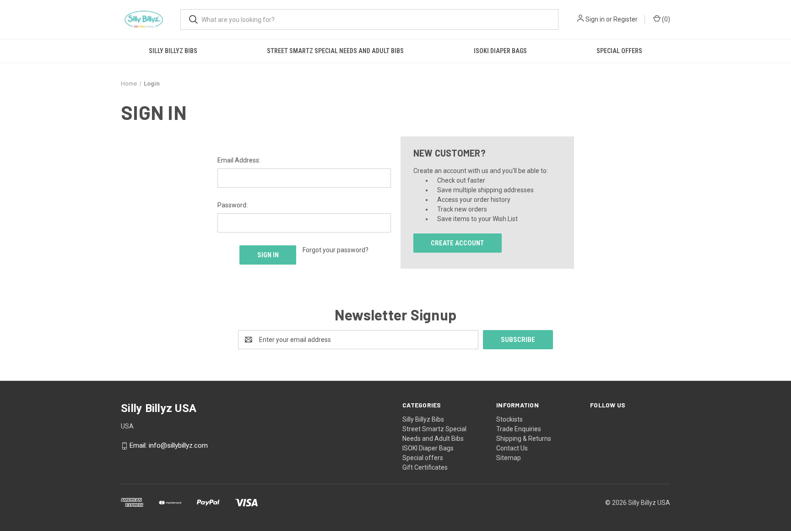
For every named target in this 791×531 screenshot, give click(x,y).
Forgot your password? (335, 250)
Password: (232, 205)
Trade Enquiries (518, 429)
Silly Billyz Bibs (173, 50)
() (665, 19)
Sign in (595, 19)
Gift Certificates (425, 467)
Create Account (457, 243)
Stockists (509, 419)
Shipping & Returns (523, 438)
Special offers (619, 50)
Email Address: (238, 160)
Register (625, 19)
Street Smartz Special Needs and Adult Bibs (335, 50)
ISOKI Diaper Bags (500, 50)
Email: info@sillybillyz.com (169, 446)
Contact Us (512, 448)
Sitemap (508, 457)
